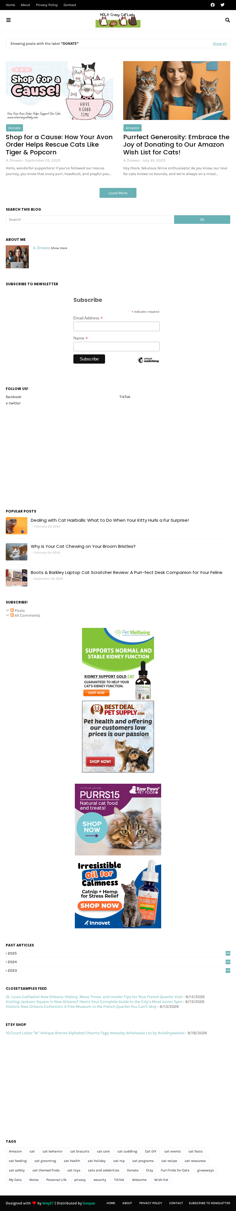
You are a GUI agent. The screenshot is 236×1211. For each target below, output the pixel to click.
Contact (70, 5)
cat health (72, 1161)
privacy (80, 1180)
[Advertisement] (118, 455)
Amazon (132, 128)
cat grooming (45, 1161)
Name (80, 338)
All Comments (27, 615)
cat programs (143, 1161)
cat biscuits (79, 1151)
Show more (59, 248)
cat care (103, 1151)
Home (10, 5)
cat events (172, 1151)
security (100, 1180)
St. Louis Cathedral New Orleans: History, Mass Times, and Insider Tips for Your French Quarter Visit (94, 996)
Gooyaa (89, 1203)
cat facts (196, 1151)
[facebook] (212, 5)
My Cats (15, 1180)
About (25, 5)
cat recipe (169, 1161)
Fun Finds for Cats (175, 1170)
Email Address (88, 318)
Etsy (149, 1170)
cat (32, 1151)
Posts (19, 610)
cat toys (73, 1170)
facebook (13, 397)
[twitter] (221, 5)
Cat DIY (151, 1151)
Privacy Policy (47, 5)
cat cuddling (127, 1151)
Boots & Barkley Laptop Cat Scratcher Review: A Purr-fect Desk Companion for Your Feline (126, 572)
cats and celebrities (103, 1170)
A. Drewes (14, 160)
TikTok (124, 397)
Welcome (139, 1180)
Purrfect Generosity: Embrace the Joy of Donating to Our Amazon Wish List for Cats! (176, 144)
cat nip (119, 1161)
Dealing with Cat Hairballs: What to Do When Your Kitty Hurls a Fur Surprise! (110, 520)
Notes (34, 1180)
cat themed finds (46, 1170)
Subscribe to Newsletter (209, 1203)
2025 (119, 953)
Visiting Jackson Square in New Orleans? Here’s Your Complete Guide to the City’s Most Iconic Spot (94, 1001)
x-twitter (13, 403)
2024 (119, 962)
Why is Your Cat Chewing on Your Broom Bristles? (83, 546)
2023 (119, 970)
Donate (14, 128)
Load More (118, 193)
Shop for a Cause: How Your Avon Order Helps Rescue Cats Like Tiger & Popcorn (59, 144)
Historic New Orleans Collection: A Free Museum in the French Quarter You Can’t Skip (81, 1006)
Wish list (161, 1180)
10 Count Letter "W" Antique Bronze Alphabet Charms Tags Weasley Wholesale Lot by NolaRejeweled (95, 1032)
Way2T (48, 1203)
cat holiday (97, 1161)
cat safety (17, 1170)
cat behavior (52, 1151)
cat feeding (18, 1161)
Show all (220, 43)
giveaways (205, 1170)
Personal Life (56, 1180)
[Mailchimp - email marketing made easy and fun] (148, 365)
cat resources (195, 1161)
